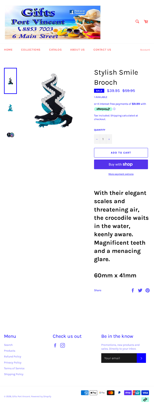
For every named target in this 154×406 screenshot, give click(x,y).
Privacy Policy (12, 362)
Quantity (99, 129)
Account (145, 49)
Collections (31, 49)
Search (8, 345)
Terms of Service (14, 368)
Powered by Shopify (41, 396)
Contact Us (102, 49)
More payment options (121, 174)
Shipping (116, 115)
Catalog (55, 49)
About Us (77, 49)
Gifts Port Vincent (21, 396)
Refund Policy (12, 356)
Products (9, 350)
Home (8, 49)
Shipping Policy (13, 374)
